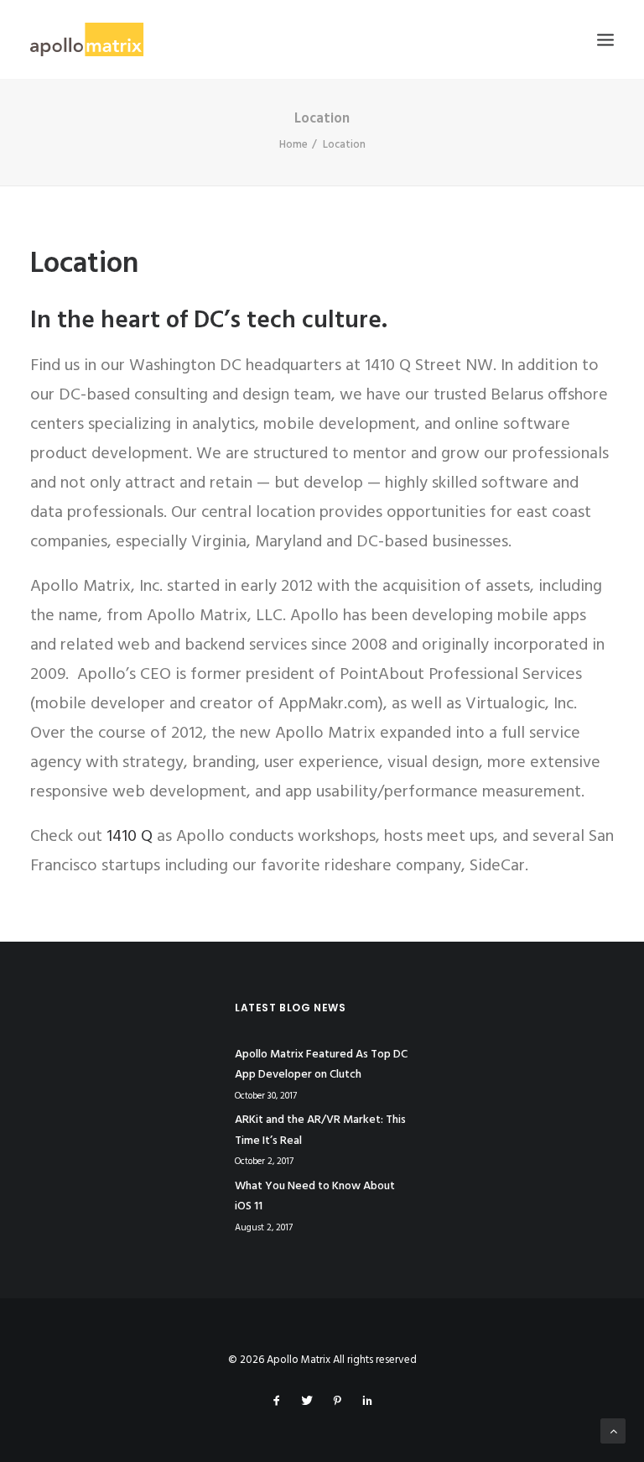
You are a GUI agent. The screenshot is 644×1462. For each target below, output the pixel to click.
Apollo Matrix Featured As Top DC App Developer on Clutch (321, 1065)
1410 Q (129, 836)
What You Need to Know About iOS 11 (315, 1197)
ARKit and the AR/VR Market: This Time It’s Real (320, 1130)
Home (293, 145)
